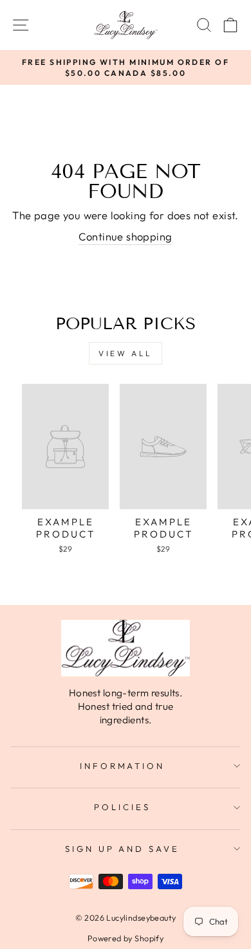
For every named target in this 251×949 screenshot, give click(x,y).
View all (125, 353)
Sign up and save (122, 849)
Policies (122, 807)
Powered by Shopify (125, 938)
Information (122, 766)
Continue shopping (125, 236)
